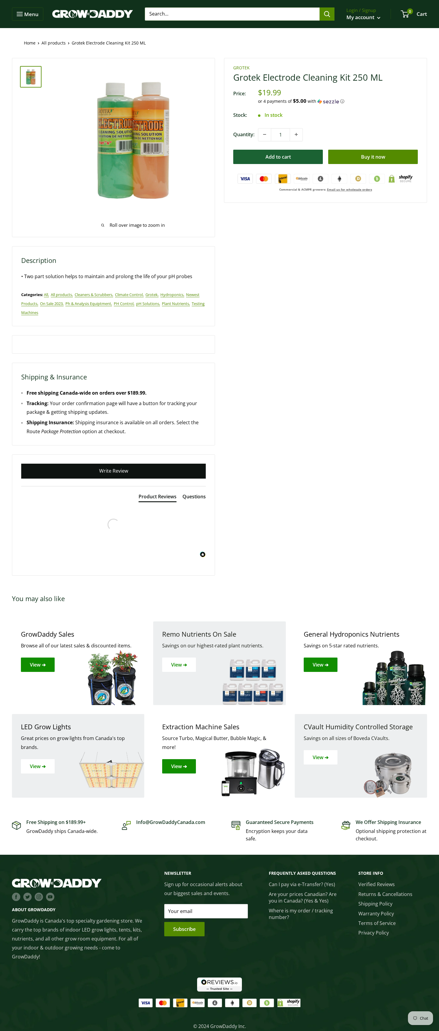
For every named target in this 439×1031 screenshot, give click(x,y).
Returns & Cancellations (385, 894)
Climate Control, (129, 294)
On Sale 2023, (52, 303)
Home (30, 43)
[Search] (327, 14)
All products (54, 43)
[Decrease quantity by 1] (264, 134)
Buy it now (373, 156)
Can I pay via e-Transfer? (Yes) (302, 884)
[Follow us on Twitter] (27, 896)
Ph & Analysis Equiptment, (88, 303)
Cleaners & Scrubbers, (94, 294)
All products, (62, 294)
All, (46, 294)
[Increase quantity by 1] (296, 134)
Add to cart (278, 156)
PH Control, (124, 303)
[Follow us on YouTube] (50, 896)
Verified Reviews (376, 884)
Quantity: (243, 134)
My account (361, 17)
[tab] (157, 497)
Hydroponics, (172, 294)
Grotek (241, 68)
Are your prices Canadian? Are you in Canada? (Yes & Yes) (303, 897)
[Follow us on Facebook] (16, 896)
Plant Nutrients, (176, 303)
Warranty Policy (376, 913)
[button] (338, 101)
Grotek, (152, 294)
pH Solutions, (148, 303)
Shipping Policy (375, 903)
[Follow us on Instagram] (39, 896)
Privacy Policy (373, 932)
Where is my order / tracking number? (301, 913)
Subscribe (184, 929)
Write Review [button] (113, 471)
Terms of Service (377, 923)
